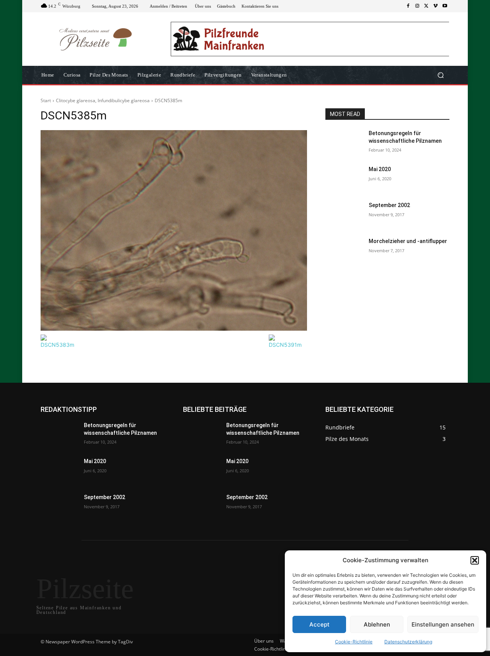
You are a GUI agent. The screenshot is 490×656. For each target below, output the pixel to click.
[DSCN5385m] (174, 230)
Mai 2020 (380, 169)
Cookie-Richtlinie (353, 642)
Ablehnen (377, 624)
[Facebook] (408, 6)
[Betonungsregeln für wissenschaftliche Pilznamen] (344, 143)
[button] (475, 560)
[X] (426, 6)
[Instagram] (417, 6)
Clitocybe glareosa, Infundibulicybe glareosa (103, 100)
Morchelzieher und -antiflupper (408, 241)
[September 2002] (344, 215)
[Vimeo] (435, 6)
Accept (319, 624)
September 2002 (389, 205)
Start (46, 100)
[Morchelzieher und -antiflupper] (344, 251)
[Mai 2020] (344, 179)
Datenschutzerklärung (408, 642)
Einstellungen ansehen (443, 624)
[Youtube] (444, 6)
